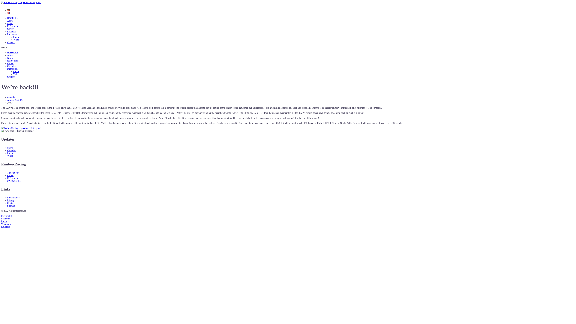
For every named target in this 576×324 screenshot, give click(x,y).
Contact (11, 42)
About (10, 21)
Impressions (12, 34)
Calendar (11, 31)
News (10, 23)
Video (16, 39)
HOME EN (12, 18)
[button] (288, 47)
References (12, 26)
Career (10, 29)
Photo (16, 37)
